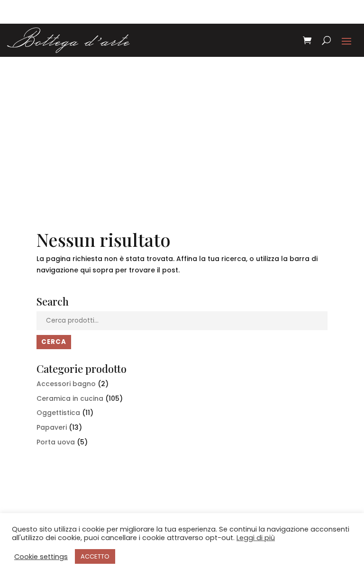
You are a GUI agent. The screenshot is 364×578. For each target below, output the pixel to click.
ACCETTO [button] (95, 556)
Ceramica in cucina (69, 398)
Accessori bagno (66, 383)
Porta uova (55, 442)
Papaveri (51, 427)
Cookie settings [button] (41, 556)
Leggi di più (256, 537)
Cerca (53, 341)
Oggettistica (58, 412)
